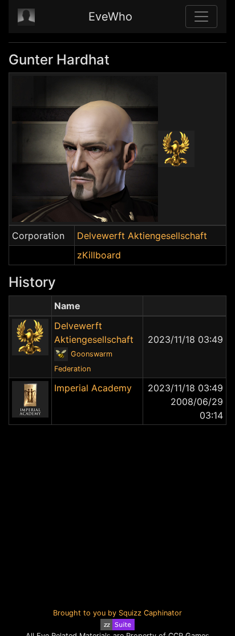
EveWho (110, 16)
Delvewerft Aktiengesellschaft (142, 235)
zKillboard (99, 255)
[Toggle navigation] (201, 16)
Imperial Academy (93, 388)
